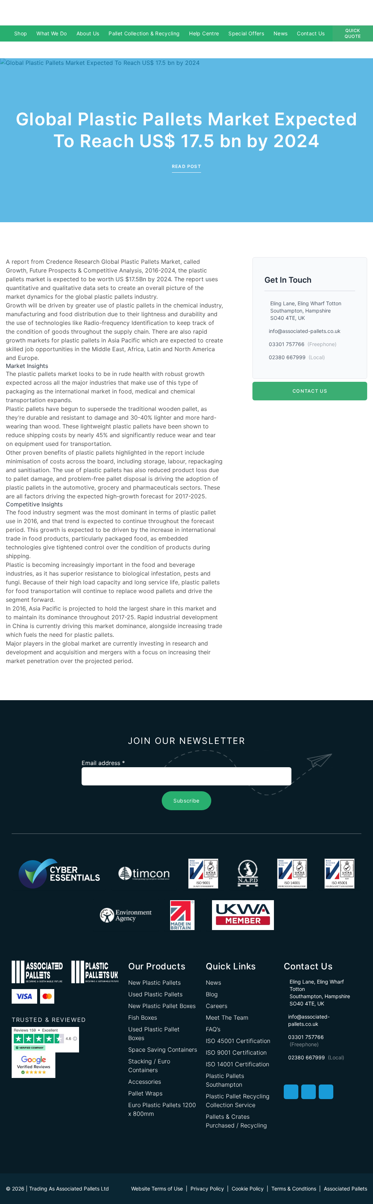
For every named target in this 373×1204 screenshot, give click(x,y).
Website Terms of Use (157, 1188)
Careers (216, 1005)
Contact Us (311, 33)
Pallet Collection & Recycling (144, 33)
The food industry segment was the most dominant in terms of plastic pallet (111, 512)
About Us (87, 33)
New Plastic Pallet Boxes (162, 1005)
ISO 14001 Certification (237, 1064)
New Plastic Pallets (154, 982)
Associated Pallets (345, 1188)
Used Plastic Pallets (155, 994)
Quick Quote (353, 33)
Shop (20, 33)
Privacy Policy (207, 1188)
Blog (212, 994)
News (280, 33)
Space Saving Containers (162, 1049)
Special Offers (246, 33)
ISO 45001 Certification (238, 1040)
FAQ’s (213, 1029)
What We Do (51, 33)
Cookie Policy (248, 1188)
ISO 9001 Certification (236, 1052)
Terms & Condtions (293, 1188)
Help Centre (204, 33)
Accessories (144, 1081)
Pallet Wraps (145, 1093)
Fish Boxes (142, 1017)
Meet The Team (227, 1017)
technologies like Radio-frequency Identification (101, 322)
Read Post (186, 166)
